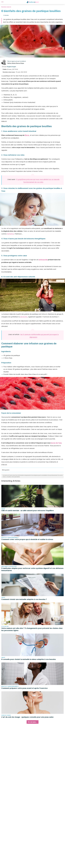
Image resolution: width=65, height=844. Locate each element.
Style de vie (5, 626)
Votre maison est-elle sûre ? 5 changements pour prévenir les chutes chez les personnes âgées (32, 629)
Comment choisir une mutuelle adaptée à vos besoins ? (24, 599)
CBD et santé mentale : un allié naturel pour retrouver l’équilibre (27, 511)
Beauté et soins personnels (9, 537)
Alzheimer (10, 234)
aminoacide (43, 260)
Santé (3, 508)
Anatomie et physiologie (9, 566)
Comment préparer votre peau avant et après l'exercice (24, 688)
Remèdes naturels (6, 7)
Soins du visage (6, 715)
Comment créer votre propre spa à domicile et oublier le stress (27, 539)
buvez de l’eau (56, 443)
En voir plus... (32, 722)
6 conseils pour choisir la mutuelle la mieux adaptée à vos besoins (28, 659)
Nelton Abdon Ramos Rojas (15, 63)
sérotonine (23, 317)
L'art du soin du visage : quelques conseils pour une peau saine (27, 717)
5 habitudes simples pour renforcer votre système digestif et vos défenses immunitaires (32, 569)
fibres (27, 135)
